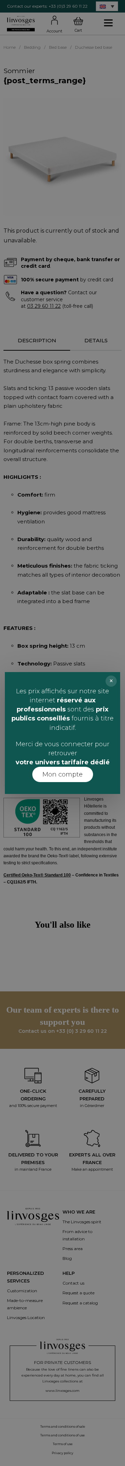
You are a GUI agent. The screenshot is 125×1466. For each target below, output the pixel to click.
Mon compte (62, 774)
